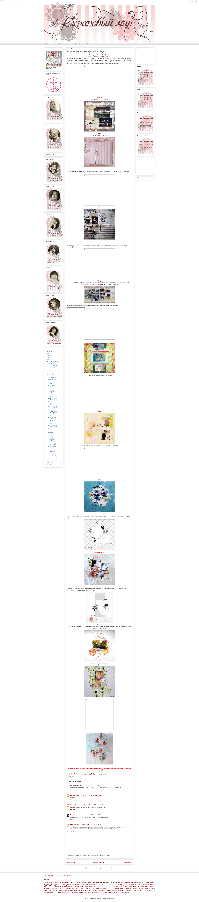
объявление (50, 886)
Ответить (73, 790)
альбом (46, 882)
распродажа (111, 886)
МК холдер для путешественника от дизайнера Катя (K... (53, 381)
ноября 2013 (52, 363)
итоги (84, 884)
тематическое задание (78, 890)
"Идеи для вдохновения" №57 (52, 439)
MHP (117, 892)
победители (78, 886)
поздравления (91, 886)
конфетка (92, 884)
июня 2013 (51, 374)
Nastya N (73, 805)
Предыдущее (127, 862)
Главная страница (51, 43)
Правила (61, 43)
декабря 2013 (52, 361)
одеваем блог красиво (63, 886)
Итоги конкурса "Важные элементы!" (52, 387)
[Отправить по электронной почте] (100, 774)
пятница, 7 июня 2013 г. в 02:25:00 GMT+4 (90, 785)
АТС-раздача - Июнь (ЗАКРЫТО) (52, 448)
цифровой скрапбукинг (72, 892)
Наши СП (86, 43)
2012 (48, 462)
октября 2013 (52, 365)
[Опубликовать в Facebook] (104, 774)
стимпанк (65, 890)
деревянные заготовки (130, 882)
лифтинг (100, 884)
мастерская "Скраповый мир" (111, 884)
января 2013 (52, 460)
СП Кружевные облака (104, 888)
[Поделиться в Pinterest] (106, 774)
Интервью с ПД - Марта (52, 418)
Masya (100, 281)
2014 (48, 357)
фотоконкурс (148, 890)
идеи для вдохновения (54, 884)
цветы (63, 892)
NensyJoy (73, 814)
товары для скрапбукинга (116, 890)
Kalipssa (105, 663)
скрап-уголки (58, 888)
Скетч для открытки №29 (52, 429)
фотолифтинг (48, 892)
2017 (48, 351)
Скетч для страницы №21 (52, 376)
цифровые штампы (85, 892)
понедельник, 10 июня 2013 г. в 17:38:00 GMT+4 (90, 814)
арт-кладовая (64, 882)
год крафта (115, 882)
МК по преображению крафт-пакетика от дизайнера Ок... (53, 412)
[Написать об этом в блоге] (101, 774)
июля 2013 (51, 372)
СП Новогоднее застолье (121, 888)
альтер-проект (54, 882)
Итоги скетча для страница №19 (52, 426)
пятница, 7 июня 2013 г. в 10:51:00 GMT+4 (93, 795)
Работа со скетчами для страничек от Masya (52, 434)
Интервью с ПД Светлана (52, 395)
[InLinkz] (138, 177)
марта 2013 (52, 456)
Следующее (71, 862)
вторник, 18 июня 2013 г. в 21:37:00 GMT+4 (88, 824)
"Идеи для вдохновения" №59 (52, 403)
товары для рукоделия (97, 890)
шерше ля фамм (108, 892)
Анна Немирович (75, 795)
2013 (48, 359)
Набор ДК (131, 884)
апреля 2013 (52, 453)
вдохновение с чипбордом (84, 882)
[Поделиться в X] (103, 774)
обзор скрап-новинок (149, 884)
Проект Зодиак (102, 886)
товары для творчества (135, 890)
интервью (74, 884)
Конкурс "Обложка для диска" (53, 399)
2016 (48, 353)
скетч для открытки (122, 886)
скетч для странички (140, 886)
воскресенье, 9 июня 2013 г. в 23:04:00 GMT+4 (89, 805)
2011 (48, 464)
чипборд (97, 892)
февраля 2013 (52, 458)
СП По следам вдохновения (139, 888)
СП (80, 888)
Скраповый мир (69, 888)
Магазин (69, 43)
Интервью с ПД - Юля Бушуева (52, 443)
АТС (72, 882)
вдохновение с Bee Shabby (101, 882)
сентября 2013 (53, 367)
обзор (138, 884)
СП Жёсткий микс (89, 888)
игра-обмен (149, 882)
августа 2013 (52, 370)
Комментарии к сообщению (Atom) (104, 868)
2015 (48, 355)
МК (72, 776)
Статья (59, 890)
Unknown (73, 824)
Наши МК (77, 43)
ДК (142, 882)
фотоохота (57, 892)
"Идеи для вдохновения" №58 (52, 422)
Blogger (111, 898)
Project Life (124, 892)
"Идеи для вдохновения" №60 (52, 391)
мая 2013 (51, 451)
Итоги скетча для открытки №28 (52, 407)
